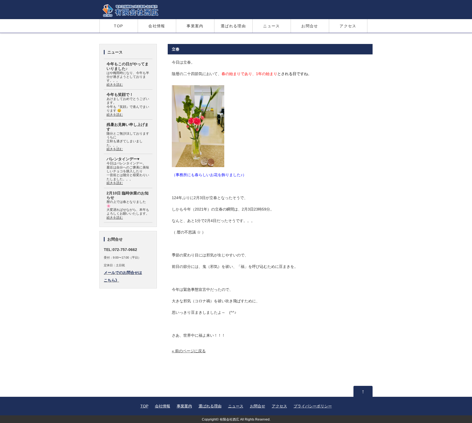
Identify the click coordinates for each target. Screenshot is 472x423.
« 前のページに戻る (189, 351)
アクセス (348, 26)
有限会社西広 (229, 419)
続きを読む (115, 85)
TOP (118, 26)
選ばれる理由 (233, 26)
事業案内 (195, 26)
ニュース (271, 26)
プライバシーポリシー (313, 406)
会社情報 (156, 26)
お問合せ (309, 26)
